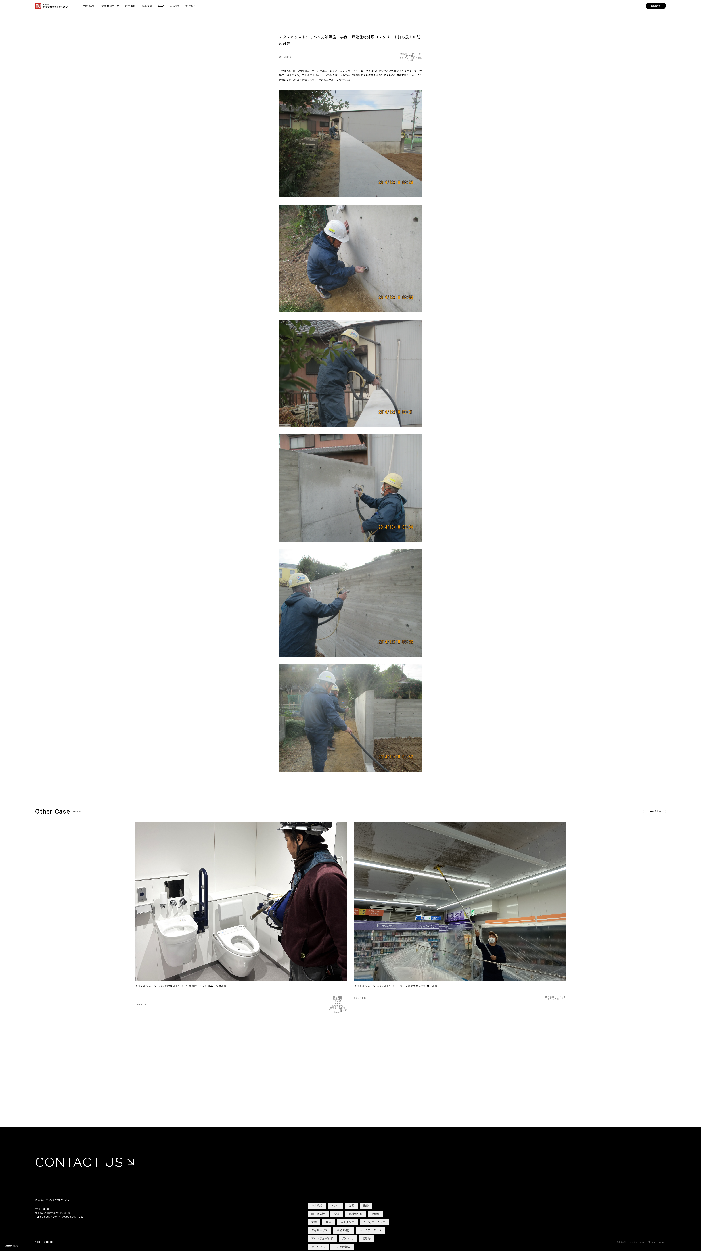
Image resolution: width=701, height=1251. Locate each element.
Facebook (48, 1242)
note (37, 1242)
